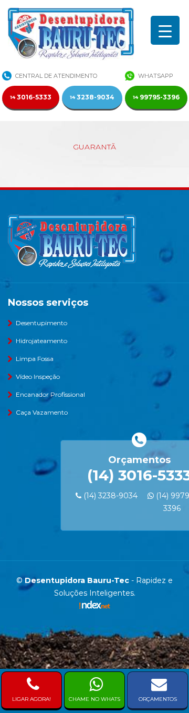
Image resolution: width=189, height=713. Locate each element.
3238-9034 (92, 97)
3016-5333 (30, 97)
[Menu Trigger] (165, 30)
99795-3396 (156, 97)
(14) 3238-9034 (109, 495)
